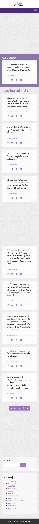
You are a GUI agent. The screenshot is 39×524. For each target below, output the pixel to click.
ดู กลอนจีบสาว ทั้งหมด (19, 408)
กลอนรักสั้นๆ (12, 503)
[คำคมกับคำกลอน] (19, 4)
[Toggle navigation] (35, 10)
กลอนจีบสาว (12, 75)
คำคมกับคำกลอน (26, 521)
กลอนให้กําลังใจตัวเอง (15, 501)
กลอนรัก (11, 491)
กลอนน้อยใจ (12, 506)
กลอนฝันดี (11, 486)
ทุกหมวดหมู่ (12, 481)
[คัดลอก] (16, 80)
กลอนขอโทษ (12, 498)
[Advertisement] (19, 33)
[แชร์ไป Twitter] (12, 80)
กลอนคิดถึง (12, 493)
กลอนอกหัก (12, 488)
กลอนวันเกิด (12, 483)
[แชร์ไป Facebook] (8, 80)
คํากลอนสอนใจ (13, 496)
